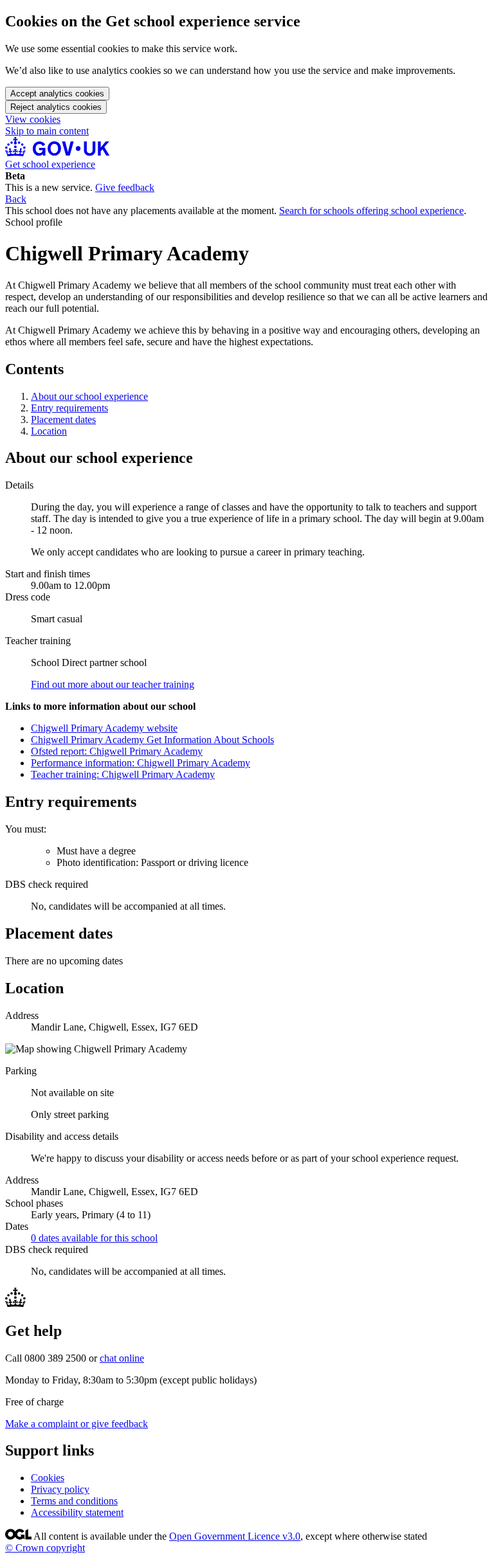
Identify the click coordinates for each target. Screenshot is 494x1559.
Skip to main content (47, 130)
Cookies (47, 1477)
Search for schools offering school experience (371, 210)
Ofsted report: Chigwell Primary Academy (117, 751)
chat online (122, 1358)
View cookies (32, 119)
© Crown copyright (45, 1547)
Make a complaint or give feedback (76, 1423)
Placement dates (63, 419)
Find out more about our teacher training (112, 684)
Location (49, 431)
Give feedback (124, 187)
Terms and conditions (74, 1500)
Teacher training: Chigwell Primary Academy (123, 774)
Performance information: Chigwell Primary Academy (140, 762)
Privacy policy (60, 1489)
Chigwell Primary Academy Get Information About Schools (152, 739)
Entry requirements (69, 407)
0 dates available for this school (94, 1237)
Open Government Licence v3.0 (234, 1536)
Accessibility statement (77, 1512)
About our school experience (89, 396)
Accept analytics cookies (57, 93)
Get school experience (50, 164)
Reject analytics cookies (56, 107)
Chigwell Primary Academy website (104, 728)
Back (15, 199)
